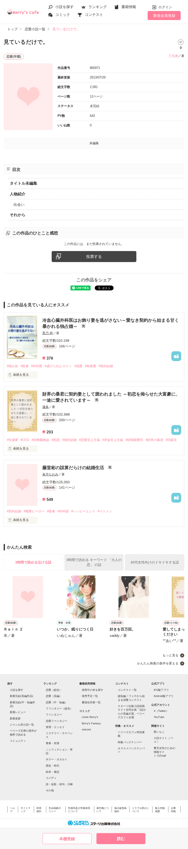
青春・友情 (52, 743)
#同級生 (171, 440)
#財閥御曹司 (134, 440)
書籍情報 (128, 7)
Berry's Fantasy (91, 723)
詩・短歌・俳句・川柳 (59, 784)
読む (121, 839)
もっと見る (170, 655)
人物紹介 (17, 194)
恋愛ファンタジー (56, 720)
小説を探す (64, 7)
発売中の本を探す (92, 689)
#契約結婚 (106, 366)
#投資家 (12, 440)
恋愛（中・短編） (56, 702)
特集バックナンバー (130, 742)
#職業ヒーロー (34, 511)
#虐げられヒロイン (58, 366)
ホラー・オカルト (56, 759)
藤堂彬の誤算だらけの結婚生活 (73, 467)
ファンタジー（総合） (59, 708)
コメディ (51, 777)
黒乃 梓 (47, 333)
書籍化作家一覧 (91, 702)
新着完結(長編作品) (21, 696)
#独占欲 (12, 366)
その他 (50, 790)
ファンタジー (54, 714)
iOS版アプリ (161, 689)
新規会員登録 (164, 15)
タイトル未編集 (23, 183)
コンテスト (94, 14)
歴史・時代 (52, 765)
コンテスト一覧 (127, 689)
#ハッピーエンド (83, 511)
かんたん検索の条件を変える (157, 663)
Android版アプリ (164, 696)
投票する (94, 256)
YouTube (159, 717)
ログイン (165, 7)
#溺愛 (78, 366)
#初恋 (56, 440)
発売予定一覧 (90, 696)
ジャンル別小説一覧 (22, 724)
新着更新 (15, 718)
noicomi (86, 729)
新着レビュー (18, 712)
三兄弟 (173, 56)
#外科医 (36, 366)
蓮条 (45, 407)
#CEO (25, 440)
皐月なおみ (50, 474)
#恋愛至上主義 (89, 440)
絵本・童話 (52, 771)
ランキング (97, 7)
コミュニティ (18, 740)
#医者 (25, 366)
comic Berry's (90, 717)
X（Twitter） (161, 710)
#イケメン (105, 511)
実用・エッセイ (55, 727)
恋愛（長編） (54, 696)
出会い (18, 204)
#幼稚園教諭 (40, 440)
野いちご (159, 731)
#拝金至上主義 (112, 440)
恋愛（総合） (54, 689)
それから (17, 215)
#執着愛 (90, 366)
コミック (62, 14)
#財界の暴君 (154, 440)
